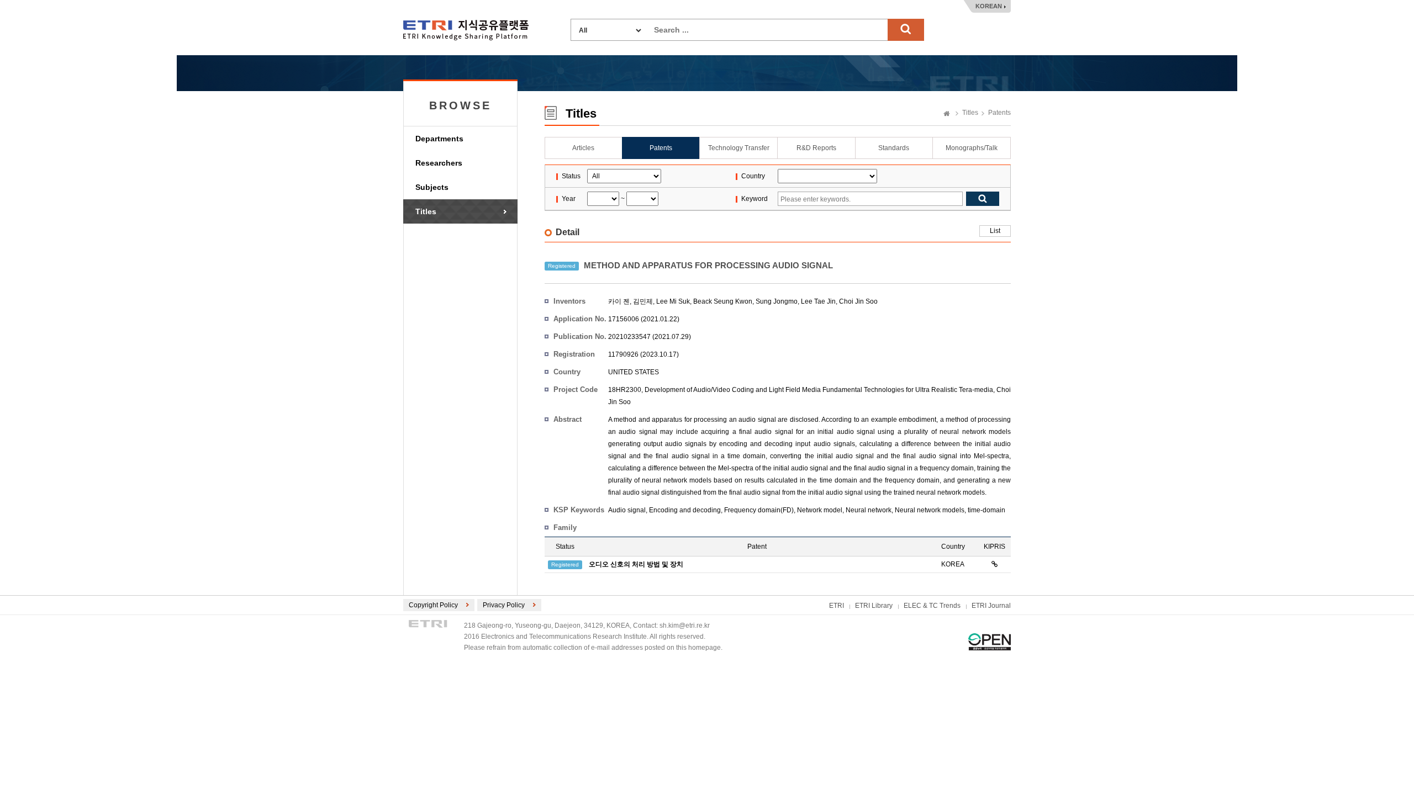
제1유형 (989, 641)
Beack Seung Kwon (722, 301)
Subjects (432, 187)
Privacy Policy (504, 605)
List (995, 231)
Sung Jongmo (777, 301)
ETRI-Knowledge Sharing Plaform (466, 30)
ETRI (836, 606)
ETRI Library (874, 606)
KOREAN (988, 6)
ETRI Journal (991, 606)
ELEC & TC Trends (932, 606)
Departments (439, 138)
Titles (425, 211)
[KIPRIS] (994, 564)
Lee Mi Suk (673, 301)
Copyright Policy (433, 605)
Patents (999, 112)
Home (946, 114)
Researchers (438, 162)
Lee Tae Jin (818, 301)
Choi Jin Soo (858, 301)
